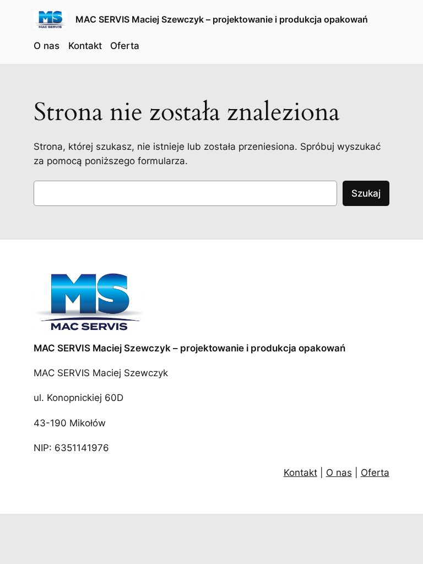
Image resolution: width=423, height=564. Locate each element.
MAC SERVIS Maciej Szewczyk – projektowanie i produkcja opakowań (221, 19)
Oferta (375, 472)
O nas (339, 472)
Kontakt (300, 472)
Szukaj (366, 193)
